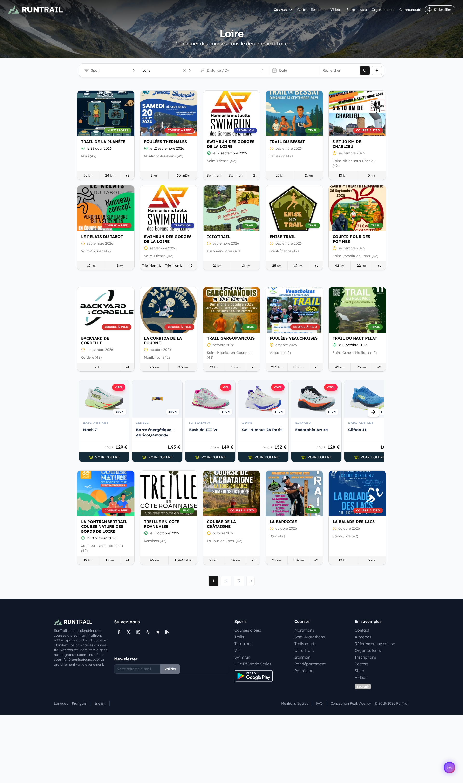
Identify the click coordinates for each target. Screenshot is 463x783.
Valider (170, 669)
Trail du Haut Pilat (355, 338)
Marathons (304, 630)
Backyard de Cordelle (95, 340)
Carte (301, 9)
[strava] (148, 632)
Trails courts (305, 643)
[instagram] (138, 632)
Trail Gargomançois (231, 338)
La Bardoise (283, 521)
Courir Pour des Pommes (351, 239)
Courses (280, 9)
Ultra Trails (304, 650)
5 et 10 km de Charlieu (347, 144)
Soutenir (363, 686)
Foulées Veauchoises (294, 338)
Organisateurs (383, 9)
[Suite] (373, 412)
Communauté (410, 9)
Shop (351, 9)
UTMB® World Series (252, 663)
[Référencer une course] (377, 70)
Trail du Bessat (287, 141)
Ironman (302, 657)
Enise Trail (283, 236)
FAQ (319, 703)
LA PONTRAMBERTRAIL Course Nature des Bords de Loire (104, 526)
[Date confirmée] (83, 148)
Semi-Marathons (309, 636)
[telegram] (157, 632)
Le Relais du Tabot (102, 236)
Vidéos (336, 9)
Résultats (318, 9)
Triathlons (243, 643)
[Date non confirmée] (271, 148)
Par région (303, 670)
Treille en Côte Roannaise (161, 524)
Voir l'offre (107, 457)
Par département (310, 663)
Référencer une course (375, 643)
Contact (362, 630)
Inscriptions (365, 657)
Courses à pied (247, 630)
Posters (361, 663)
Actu (363, 9)
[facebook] (119, 632)
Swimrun (242, 657)
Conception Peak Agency (351, 703)
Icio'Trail (218, 236)
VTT (237, 650)
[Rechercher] (365, 70)
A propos (363, 636)
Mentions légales (294, 703)
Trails (239, 636)
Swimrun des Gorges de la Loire (230, 144)
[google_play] (167, 632)
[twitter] (128, 632)
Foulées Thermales (165, 141)
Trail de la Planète (103, 141)
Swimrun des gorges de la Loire (167, 239)
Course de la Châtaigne (221, 524)
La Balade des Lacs (354, 521)
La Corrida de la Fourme (163, 340)
